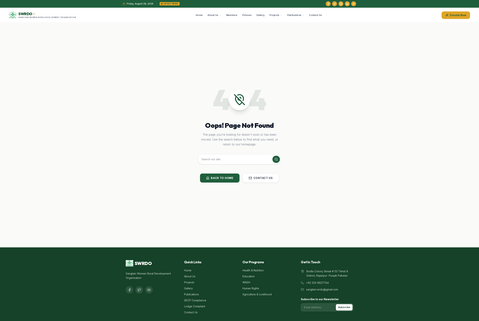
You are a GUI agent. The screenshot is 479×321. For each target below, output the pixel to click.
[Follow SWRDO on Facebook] (328, 3)
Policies (246, 15)
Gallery (260, 15)
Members (231, 15)
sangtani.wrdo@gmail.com (322, 289)
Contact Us (315, 15)
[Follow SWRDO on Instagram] (341, 3)
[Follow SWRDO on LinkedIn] (347, 3)
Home (199, 15)
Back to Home (222, 178)
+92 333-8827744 (317, 282)
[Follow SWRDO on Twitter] (334, 3)
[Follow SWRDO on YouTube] (353, 3)
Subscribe (344, 307)
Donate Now (458, 15)
